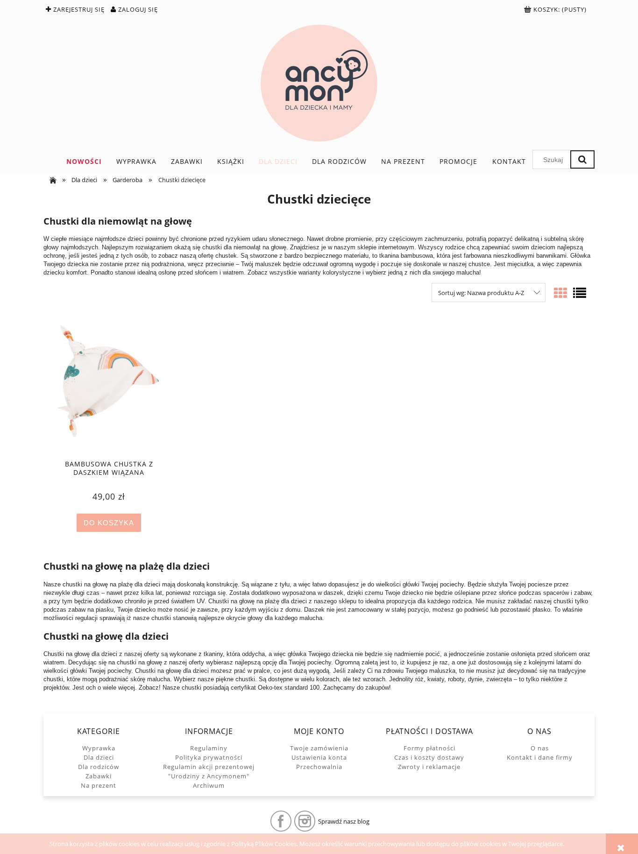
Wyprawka (98, 748)
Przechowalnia (319, 766)
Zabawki (98, 776)
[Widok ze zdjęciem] (560, 293)
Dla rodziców (98, 766)
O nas (540, 748)
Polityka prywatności (208, 757)
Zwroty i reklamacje (429, 766)
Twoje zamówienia (319, 748)
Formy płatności (429, 748)
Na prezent (98, 785)
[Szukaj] (582, 159)
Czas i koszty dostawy (429, 757)
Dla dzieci (99, 757)
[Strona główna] (319, 83)
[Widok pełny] (579, 293)
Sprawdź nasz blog (343, 821)
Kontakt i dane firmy (540, 757)
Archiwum (209, 785)
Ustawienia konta (319, 757)
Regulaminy (208, 748)
